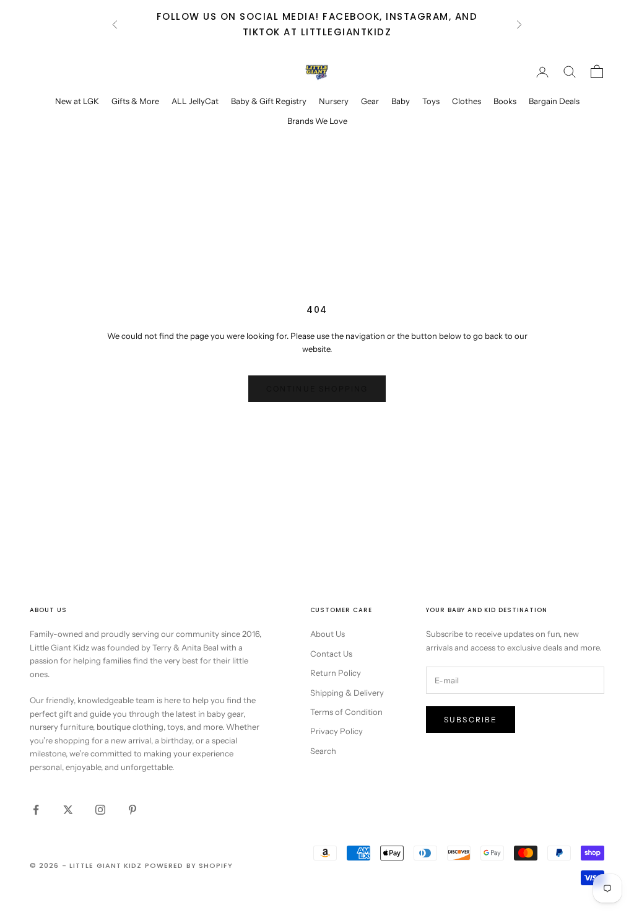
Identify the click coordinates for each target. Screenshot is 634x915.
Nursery (334, 101)
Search (323, 751)
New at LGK (77, 101)
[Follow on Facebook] (36, 809)
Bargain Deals (554, 101)
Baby (400, 101)
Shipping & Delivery (347, 693)
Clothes (466, 101)
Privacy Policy (336, 731)
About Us (327, 634)
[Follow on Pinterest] (132, 809)
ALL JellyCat (195, 101)
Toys (431, 101)
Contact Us (331, 654)
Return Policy (335, 673)
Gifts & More (135, 101)
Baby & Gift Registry (268, 101)
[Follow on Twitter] (68, 809)
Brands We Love (317, 121)
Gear (370, 101)
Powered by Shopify (189, 865)
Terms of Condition (346, 712)
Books (504, 101)
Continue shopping (317, 388)
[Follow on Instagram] (100, 809)
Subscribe (470, 719)
